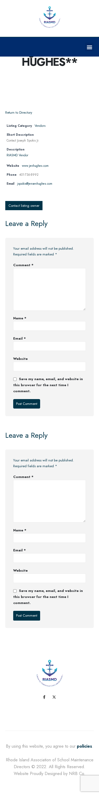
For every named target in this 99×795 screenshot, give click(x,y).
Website (20, 358)
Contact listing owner (23, 205)
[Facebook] (44, 697)
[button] (89, 47)
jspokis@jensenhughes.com (34, 183)
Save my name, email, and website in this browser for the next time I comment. (48, 385)
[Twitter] (54, 697)
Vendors (40, 125)
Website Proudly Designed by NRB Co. (49, 774)
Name (19, 318)
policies (84, 746)
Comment (23, 265)
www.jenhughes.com (35, 165)
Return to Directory (18, 112)
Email (19, 338)
